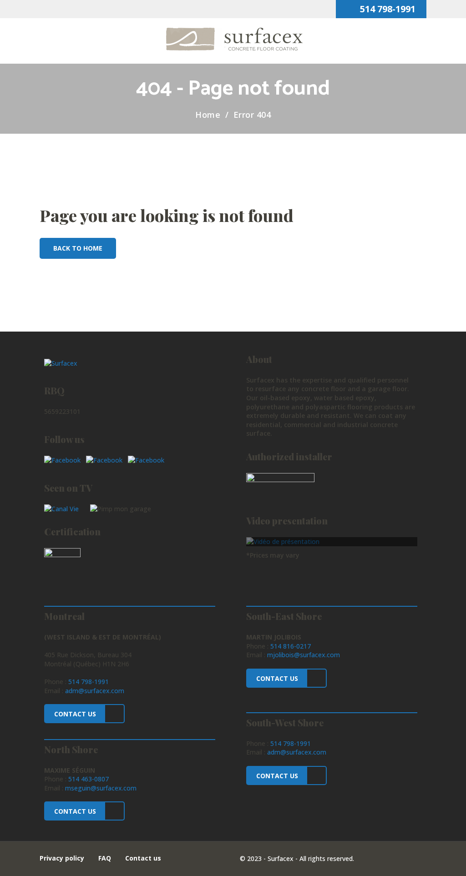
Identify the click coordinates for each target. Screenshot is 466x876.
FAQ (104, 858)
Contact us (143, 858)
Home (207, 115)
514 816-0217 (290, 646)
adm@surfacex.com (94, 690)
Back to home (77, 248)
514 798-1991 (386, 9)
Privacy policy (62, 858)
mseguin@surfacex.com (101, 788)
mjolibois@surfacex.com (303, 654)
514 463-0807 (88, 779)
